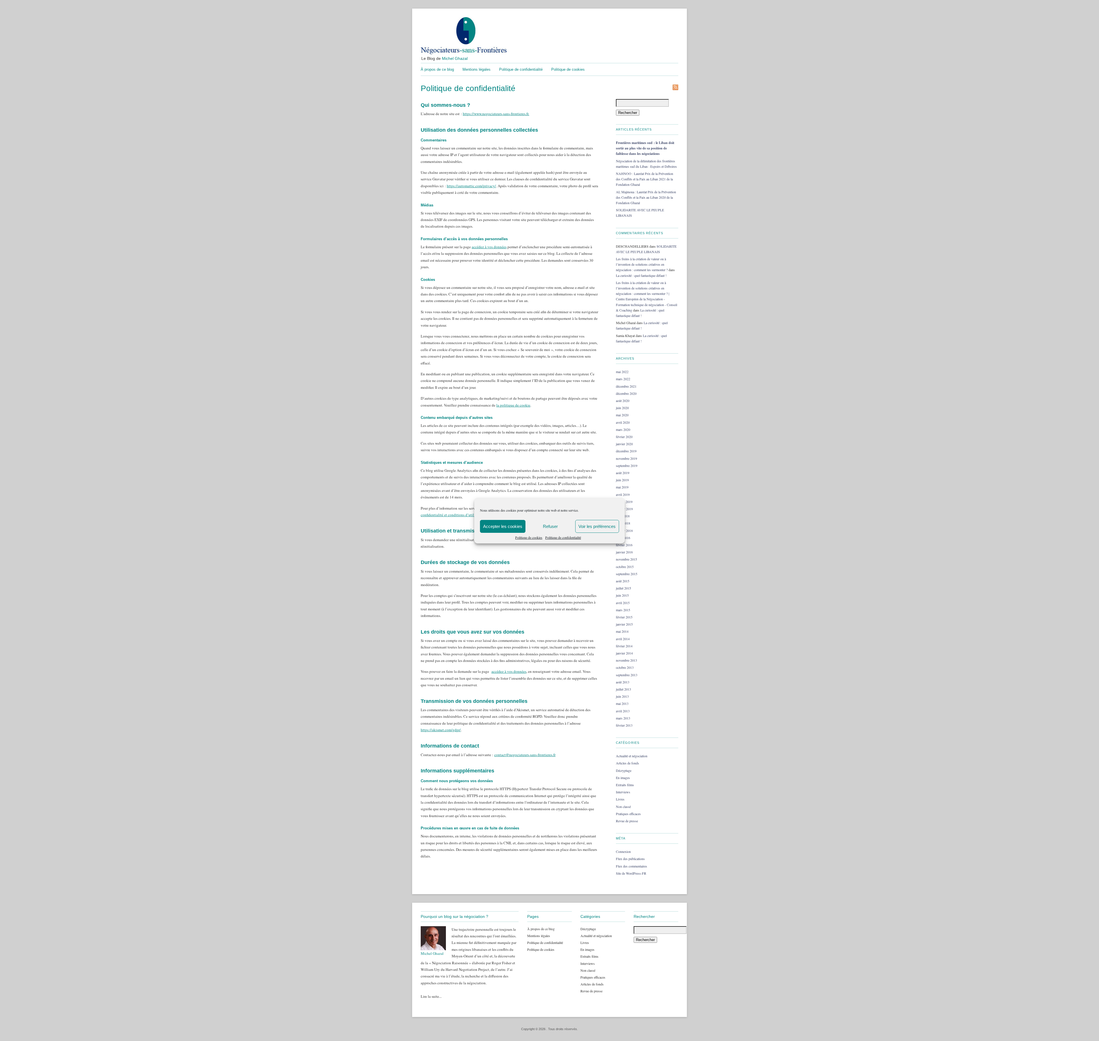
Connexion (623, 851)
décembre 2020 (626, 393)
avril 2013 (623, 711)
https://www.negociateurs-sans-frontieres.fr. (496, 113)
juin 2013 (622, 696)
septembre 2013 (626, 675)
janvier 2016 (624, 552)
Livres (620, 799)
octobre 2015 (625, 566)
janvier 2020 (624, 443)
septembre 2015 (626, 573)
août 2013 (622, 682)
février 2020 (624, 436)
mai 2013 (622, 703)
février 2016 (624, 545)
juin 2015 (622, 595)
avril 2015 (623, 602)
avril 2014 (623, 638)
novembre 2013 (626, 660)
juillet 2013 (623, 689)
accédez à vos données (489, 246)
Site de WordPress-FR (631, 873)
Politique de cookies (528, 537)
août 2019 (622, 472)
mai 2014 (622, 631)
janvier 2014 (624, 653)
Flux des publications (630, 858)
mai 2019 (622, 487)
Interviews (623, 792)
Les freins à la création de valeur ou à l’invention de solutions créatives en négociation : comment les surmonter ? (642, 264)
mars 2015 (623, 610)
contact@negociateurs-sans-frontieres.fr (525, 754)
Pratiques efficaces (628, 813)
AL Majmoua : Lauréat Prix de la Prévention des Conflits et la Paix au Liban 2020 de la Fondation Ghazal (646, 197)
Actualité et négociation (631, 756)
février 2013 (624, 725)
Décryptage (623, 770)
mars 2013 (623, 718)
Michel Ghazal (455, 58)
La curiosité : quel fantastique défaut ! (641, 275)
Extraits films (625, 784)
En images (623, 777)
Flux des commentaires (631, 866)
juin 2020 (622, 407)
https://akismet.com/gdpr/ (441, 729)
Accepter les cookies (502, 526)
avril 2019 (623, 494)
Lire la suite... (431, 996)
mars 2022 (623, 378)
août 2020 (622, 400)
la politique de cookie (513, 405)
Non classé (623, 806)
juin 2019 (622, 480)
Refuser (550, 526)
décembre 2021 (626, 386)
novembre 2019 (626, 458)
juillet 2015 (623, 588)
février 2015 (624, 617)
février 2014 (624, 646)
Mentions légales (476, 69)
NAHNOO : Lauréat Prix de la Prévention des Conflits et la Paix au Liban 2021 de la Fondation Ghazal (644, 179)
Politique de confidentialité (563, 537)
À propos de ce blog (437, 69)
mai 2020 (622, 415)
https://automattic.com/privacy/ (471, 185)
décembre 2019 (626, 451)
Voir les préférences (597, 526)
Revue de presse (627, 821)
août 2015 (622, 581)
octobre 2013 (625, 667)
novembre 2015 (626, 559)
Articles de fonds (627, 763)
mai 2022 (622, 371)
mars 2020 (623, 429)
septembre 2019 (626, 465)
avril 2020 (623, 422)
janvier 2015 (624, 624)
